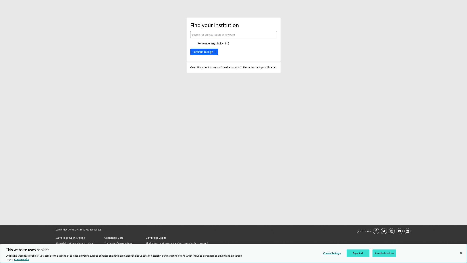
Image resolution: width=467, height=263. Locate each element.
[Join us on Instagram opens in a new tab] (392, 231)
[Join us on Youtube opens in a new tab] (400, 231)
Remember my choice (210, 43)
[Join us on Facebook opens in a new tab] (376, 231)
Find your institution (214, 25)
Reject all (358, 253)
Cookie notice (21, 259)
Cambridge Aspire (156, 237)
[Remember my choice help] (227, 43)
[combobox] (233, 34)
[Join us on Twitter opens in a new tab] (384, 231)
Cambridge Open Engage (70, 237)
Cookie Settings (332, 253)
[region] (233, 253)
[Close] (461, 253)
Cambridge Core (113, 237)
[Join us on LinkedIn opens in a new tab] (407, 231)
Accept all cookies (384, 253)
